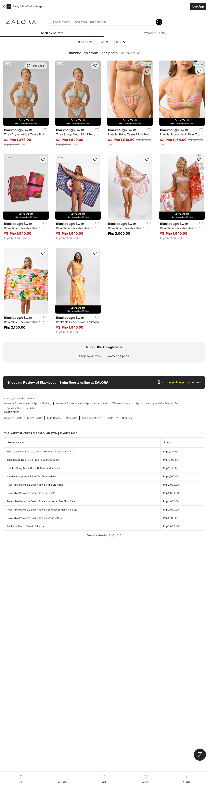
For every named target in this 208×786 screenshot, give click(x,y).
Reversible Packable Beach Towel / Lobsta (31, 493)
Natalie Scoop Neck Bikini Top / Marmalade (31, 476)
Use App (198, 6)
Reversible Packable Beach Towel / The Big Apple (35, 484)
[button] (104, 6)
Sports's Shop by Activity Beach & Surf (157, 403)
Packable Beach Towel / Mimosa (25, 526)
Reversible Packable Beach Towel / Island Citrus (34, 517)
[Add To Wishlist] (45, 130)
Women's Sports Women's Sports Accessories (81, 403)
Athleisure (71, 417)
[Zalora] (21, 22)
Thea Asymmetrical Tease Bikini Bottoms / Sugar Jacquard (40, 451)
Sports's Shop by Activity (21, 408)
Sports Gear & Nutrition (119, 417)
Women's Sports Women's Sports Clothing (27, 403)
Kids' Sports (54, 417)
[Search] (159, 22)
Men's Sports (34, 417)
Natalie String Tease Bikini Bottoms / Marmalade (34, 468)
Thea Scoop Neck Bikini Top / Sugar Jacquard (33, 459)
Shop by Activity (90, 356)
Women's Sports (118, 356)
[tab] (52, 33)
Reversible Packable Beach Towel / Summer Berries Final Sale (42, 509)
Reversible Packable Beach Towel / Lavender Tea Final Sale (41, 501)
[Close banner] (4, 6)
